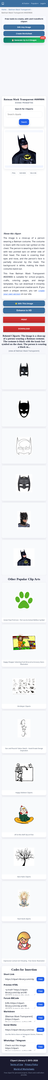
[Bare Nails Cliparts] (24, 857)
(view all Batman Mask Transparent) (24, 351)
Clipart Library (17, 1060)
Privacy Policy (31, 1064)
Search (24, 122)
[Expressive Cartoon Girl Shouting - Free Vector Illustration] (24, 941)
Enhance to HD (24, 310)
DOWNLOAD (24, 328)
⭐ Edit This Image (24, 303)
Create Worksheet (24, 33)
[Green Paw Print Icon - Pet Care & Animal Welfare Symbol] (24, 600)
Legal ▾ (43, 3)
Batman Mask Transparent (20, 9)
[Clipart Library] (3, 3)
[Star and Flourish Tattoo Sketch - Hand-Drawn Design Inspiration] (24, 728)
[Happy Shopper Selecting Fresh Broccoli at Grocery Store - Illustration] (24, 642)
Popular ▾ (34, 3)
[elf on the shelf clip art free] (24, 815)
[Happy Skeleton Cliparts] (24, 772)
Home (4, 9)
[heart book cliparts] (24, 899)
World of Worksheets (24, 1069)
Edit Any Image (24, 27)
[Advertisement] (24, 70)
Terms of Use (16, 1064)
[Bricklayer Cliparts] (24, 686)
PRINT (24, 319)
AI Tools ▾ (25, 3)
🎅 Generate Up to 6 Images (28, 39)
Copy (40, 979)
